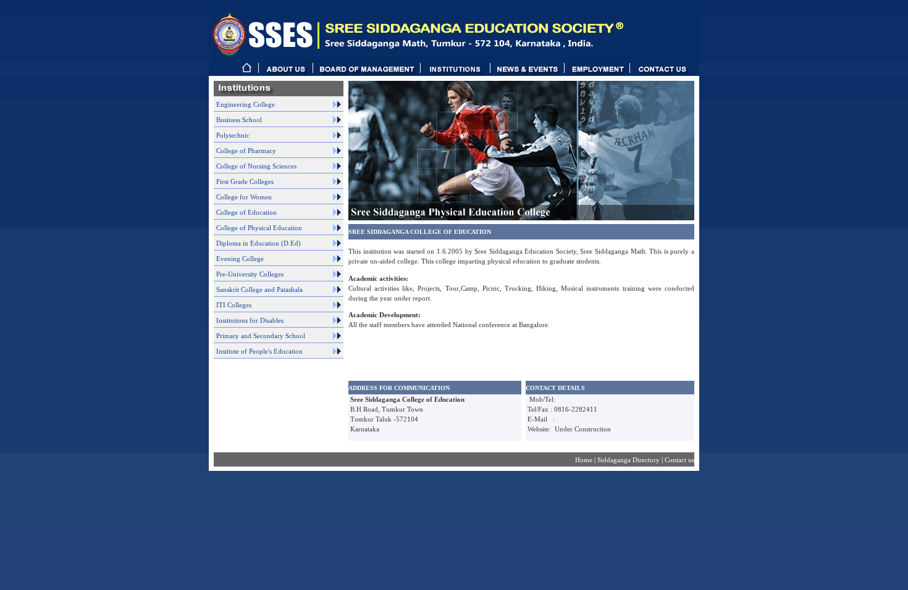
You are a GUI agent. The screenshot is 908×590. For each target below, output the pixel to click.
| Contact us (678, 459)
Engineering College (245, 104)
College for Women (244, 197)
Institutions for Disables (250, 320)
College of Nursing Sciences (256, 166)
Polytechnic (233, 135)
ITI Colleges (233, 305)
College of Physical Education (259, 227)
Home (584, 459)
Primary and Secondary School (260, 335)
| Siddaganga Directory (628, 459)
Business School (239, 119)
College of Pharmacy (246, 150)
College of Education (246, 212)
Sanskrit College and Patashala (259, 289)
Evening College (240, 258)
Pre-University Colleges (250, 274)
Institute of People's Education (259, 351)
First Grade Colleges (245, 181)
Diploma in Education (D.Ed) (258, 243)
